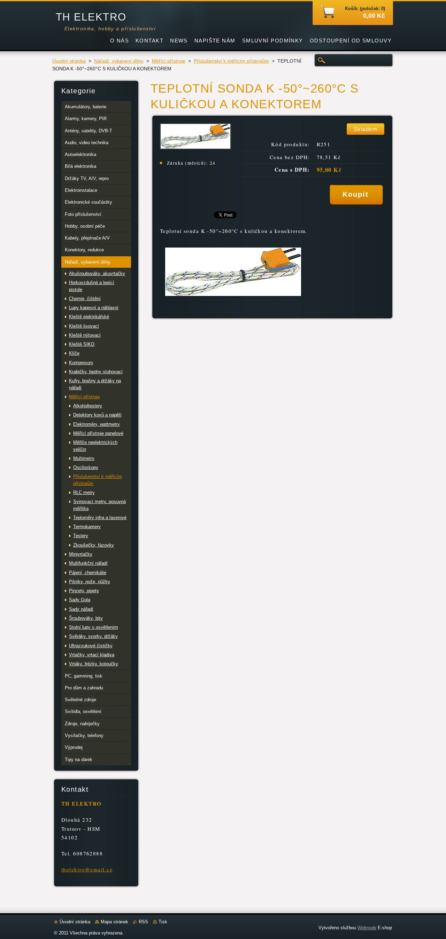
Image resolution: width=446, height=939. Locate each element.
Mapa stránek (114, 921)
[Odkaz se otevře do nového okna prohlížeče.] (195, 147)
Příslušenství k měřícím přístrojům (231, 61)
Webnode (366, 927)
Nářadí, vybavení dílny (119, 61)
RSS (143, 921)
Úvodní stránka (69, 61)
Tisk (163, 921)
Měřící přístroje (168, 61)
